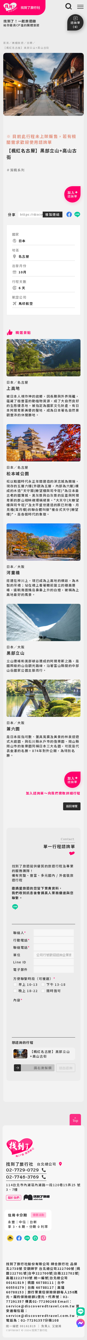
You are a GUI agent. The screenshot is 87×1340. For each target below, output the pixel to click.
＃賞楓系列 (15, 170)
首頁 (6, 43)
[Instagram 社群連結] (43, 1238)
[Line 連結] (80, 1311)
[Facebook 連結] (19, 1238)
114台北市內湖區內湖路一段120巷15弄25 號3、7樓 (43, 1187)
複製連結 (52, 214)
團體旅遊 (18, 43)
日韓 (30, 43)
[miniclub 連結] (10, 1238)
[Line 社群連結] (35, 1238)
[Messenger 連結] (80, 1323)
